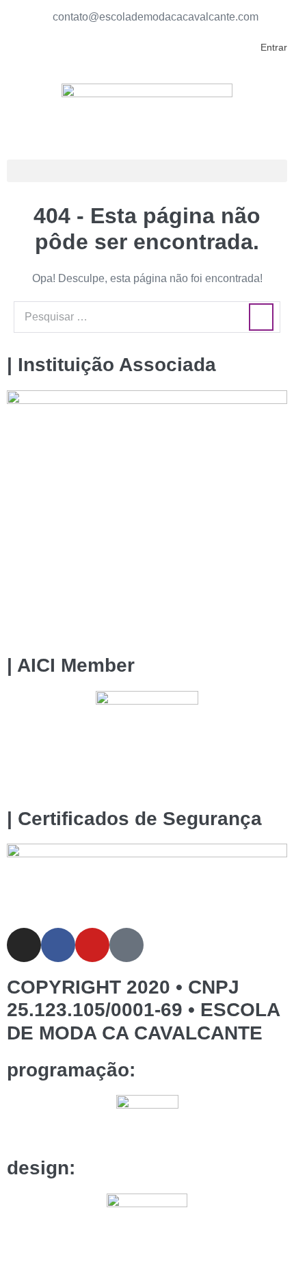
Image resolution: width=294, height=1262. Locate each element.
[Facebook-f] (58, 945)
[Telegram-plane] (126, 945)
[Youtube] (92, 945)
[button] (147, 171)
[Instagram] (24, 945)
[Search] (261, 317)
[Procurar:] (147, 317)
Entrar (273, 47)
